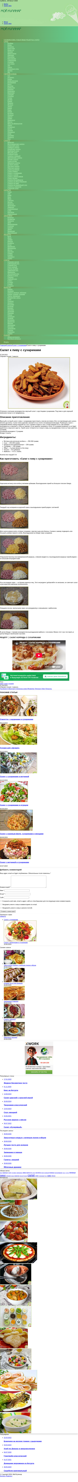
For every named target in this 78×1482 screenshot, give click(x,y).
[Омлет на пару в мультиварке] (15, 1433)
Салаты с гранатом (14, 187)
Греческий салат (13, 146)
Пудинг (10, 253)
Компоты (11, 204)
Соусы (6, 260)
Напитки (7, 190)
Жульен (10, 105)
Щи (9, 72)
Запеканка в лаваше (11, 1001)
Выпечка (7, 287)
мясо (64, 1172)
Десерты (7, 234)
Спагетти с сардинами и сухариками (16, 719)
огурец (67, 1172)
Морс (9, 199)
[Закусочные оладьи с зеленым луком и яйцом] (14, 963)
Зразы (10, 106)
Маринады (11, 272)
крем (42, 1172)
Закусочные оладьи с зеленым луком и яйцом (20, 965)
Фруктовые (11, 205)
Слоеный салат (13, 188)
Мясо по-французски (15, 123)
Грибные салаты (13, 147)
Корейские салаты (14, 149)
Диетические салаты (15, 158)
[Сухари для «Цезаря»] (18, 744)
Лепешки (11, 311)
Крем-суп (11, 50)
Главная (3, 345)
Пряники (11, 313)
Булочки (10, 306)
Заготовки (8, 216)
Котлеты (10, 113)
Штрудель (11, 320)
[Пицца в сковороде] (18, 1262)
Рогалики (11, 304)
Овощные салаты (14, 163)
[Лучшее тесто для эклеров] (14, 981)
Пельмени (11, 132)
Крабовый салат (13, 151)
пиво (1, 683)
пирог (3, 1175)
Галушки (11, 94)
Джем (10, 229)
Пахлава (11, 310)
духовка (13, 1172)
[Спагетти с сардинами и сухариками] (18, 715)
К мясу (10, 281)
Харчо (10, 67)
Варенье (11, 217)
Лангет (10, 117)
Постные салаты (13, 166)
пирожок (8, 1175)
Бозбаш (10, 43)
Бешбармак (12, 82)
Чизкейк (10, 318)
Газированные (13, 209)
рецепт (25, 1175)
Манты (10, 122)
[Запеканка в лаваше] (14, 999)
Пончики (11, 327)
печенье (72, 1173)
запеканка (19, 1172)
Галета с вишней (10, 1019)
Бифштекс (11, 88)
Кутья (10, 245)
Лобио (10, 118)
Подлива (11, 135)
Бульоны (11, 47)
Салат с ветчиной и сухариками (14, 862)
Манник (10, 323)
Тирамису (11, 257)
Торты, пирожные (14, 296)
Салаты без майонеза (15, 180)
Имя (2, 890)
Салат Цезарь (13, 178)
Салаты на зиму (13, 183)
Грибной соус (12, 279)
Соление (11, 226)
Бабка (10, 79)
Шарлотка (11, 321)
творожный (41, 1175)
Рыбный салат (13, 154)
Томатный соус (13, 270)
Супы (6, 41)
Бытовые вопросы (14, 339)
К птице (10, 282)
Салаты (7, 140)
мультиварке (58, 1172)
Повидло (11, 221)
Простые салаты (13, 168)
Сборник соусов (13, 262)
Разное (7, 335)
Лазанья (11, 115)
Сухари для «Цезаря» (10, 748)
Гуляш (10, 98)
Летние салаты (13, 159)
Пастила (11, 251)
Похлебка (11, 57)
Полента (11, 137)
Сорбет (10, 255)
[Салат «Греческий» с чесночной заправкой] (15, 1369)
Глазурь (10, 330)
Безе (9, 236)
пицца (12, 1175)
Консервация (12, 233)
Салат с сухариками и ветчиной (14, 777)
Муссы (10, 250)
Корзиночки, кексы (14, 298)
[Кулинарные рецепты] (11, 18)
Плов (9, 134)
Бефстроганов (13, 81)
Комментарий (5, 887)
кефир (33, 1172)
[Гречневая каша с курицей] (14, 1220)
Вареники (11, 93)
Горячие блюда (10, 74)
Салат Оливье (13, 171)
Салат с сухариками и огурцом (14, 805)
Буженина (11, 91)
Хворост (11, 303)
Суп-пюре (11, 64)
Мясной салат (12, 152)
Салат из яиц (12, 161)
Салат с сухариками (15, 173)
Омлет (10, 125)
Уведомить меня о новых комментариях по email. (19, 904)
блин (1, 1172)
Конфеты (11, 243)
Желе (10, 238)
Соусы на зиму (13, 269)
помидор (16, 1175)
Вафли (10, 289)
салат (6, 683)
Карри (10, 108)
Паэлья (10, 130)
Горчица (10, 277)
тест (46, 1175)
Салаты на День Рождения (17, 181)
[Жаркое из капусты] (15, 1305)
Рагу (9, 139)
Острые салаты (13, 164)
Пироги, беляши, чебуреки (17, 292)
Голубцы (11, 96)
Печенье (11, 301)
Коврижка (11, 332)
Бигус (10, 84)
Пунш (10, 192)
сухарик (11, 683)
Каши (9, 110)
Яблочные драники (10, 1037)
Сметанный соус (13, 263)
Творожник (11, 328)
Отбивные (11, 127)
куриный (46, 1172)
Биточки (10, 86)
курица (51, 1172)
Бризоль (11, 89)
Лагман (10, 52)
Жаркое (10, 103)
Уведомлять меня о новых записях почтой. (17, 908)
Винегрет (11, 142)
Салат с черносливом (15, 176)
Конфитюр (11, 219)
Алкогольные (12, 214)
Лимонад (11, 207)
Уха (9, 65)
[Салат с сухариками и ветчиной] (18, 773)
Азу (9, 76)
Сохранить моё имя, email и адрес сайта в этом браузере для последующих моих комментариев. (36, 901)
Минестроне (12, 53)
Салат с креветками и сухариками (16, 942)
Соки (9, 210)
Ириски (10, 241)
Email (2, 894)
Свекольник (12, 60)
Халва (10, 258)
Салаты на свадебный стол (17, 185)
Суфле (10, 333)
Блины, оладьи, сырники (16, 294)
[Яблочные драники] (14, 1036)
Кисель (10, 202)
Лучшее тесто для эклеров (13, 983)
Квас (9, 197)
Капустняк (11, 48)
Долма (10, 99)
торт (49, 1175)
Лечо (9, 222)
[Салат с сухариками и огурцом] (14, 801)
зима (24, 1172)
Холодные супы (13, 69)
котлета (38, 1172)
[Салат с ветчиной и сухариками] (15, 858)
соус (37, 1176)
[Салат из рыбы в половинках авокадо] (15, 1411)
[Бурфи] (14, 1348)
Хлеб (9, 299)
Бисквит (10, 308)
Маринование (12, 224)
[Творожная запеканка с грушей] (18, 1199)
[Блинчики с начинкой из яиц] (18, 1390)
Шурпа (10, 70)
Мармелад (11, 246)
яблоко (53, 1175)
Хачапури (11, 316)
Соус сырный (12, 267)
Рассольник (12, 58)
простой (22, 1175)
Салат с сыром (13, 175)
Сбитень (11, 200)
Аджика (10, 228)
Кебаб (10, 111)
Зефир (10, 240)
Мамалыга (11, 120)
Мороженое (12, 248)
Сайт (2, 897)
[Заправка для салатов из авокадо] (15, 1326)
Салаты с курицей (14, 156)
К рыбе (10, 284)
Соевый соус (12, 265)
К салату (11, 286)
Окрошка (11, 55)
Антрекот (11, 77)
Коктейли (11, 212)
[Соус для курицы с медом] (14, 1241)
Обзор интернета (14, 337)
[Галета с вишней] (14, 1018)
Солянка (11, 62)
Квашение (11, 231)
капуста (29, 1172)
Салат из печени (13, 169)
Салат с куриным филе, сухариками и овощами (21, 834)
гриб (9, 1172)
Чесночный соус (13, 274)
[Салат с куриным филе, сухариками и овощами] (16, 830)
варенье (5, 1172)
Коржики (11, 291)
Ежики (10, 101)
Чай (9, 193)
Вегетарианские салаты (16, 144)
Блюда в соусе (13, 275)
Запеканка (11, 325)
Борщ (10, 45)
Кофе (9, 195)
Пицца (10, 315)
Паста (10, 129)
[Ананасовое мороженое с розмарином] (15, 1284)
